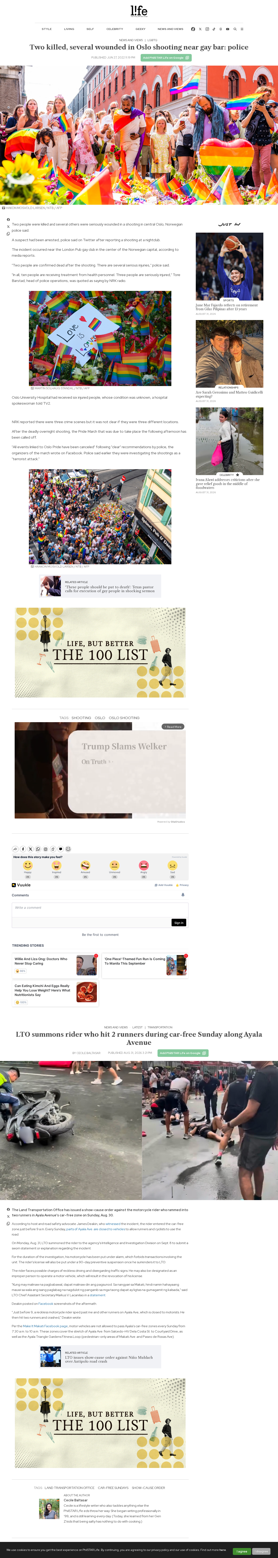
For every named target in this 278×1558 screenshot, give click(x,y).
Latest (137, 1027)
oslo (100, 717)
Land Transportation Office (69, 1488)
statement (97, 1295)
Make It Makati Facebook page (45, 1326)
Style (47, 29)
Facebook (45, 1304)
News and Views (170, 29)
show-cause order (148, 1488)
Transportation (160, 1027)
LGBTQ (152, 40)
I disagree (261, 1551)
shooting (81, 717)
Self (90, 29)
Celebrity (114, 29)
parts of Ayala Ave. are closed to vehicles (95, 1229)
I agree (242, 1551)
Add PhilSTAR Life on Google (163, 57)
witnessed (113, 1224)
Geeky (141, 29)
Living (69, 29)
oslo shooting (124, 717)
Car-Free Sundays (113, 1488)
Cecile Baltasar (88, 1053)
